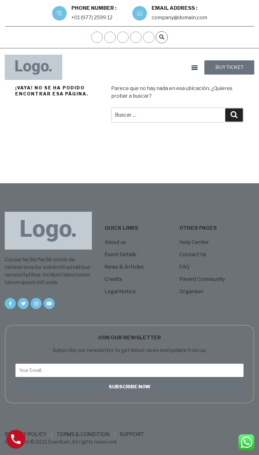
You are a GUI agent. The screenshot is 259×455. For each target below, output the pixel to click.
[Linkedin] (148, 37)
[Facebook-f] (10, 303)
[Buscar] (234, 115)
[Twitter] (23, 303)
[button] (161, 37)
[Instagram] (136, 37)
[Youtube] (49, 303)
